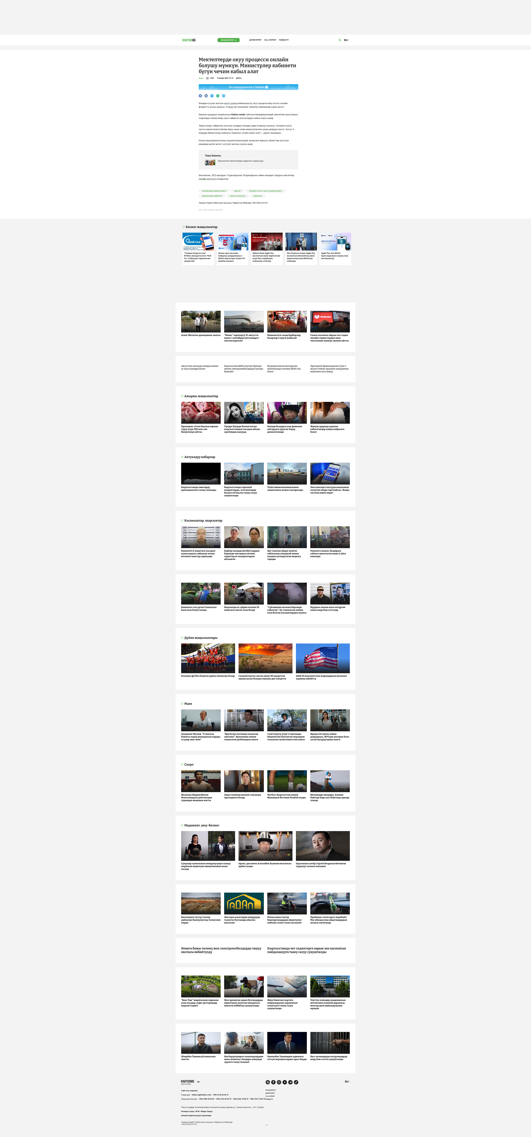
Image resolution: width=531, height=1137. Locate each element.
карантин (258, 196)
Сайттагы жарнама (189, 1091)
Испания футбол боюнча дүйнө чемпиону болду (208, 676)
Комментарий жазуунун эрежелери (196, 1115)
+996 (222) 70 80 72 (240, 1099)
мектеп (237, 191)
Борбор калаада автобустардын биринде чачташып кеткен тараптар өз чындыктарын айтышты (242, 554)
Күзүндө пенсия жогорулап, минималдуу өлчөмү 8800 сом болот (284, 369)
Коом (201, 78)
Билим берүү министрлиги (214, 191)
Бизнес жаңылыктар (201, 227)
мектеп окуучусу (237, 196)
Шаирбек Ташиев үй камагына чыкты (198, 1058)
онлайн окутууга (207, 179)
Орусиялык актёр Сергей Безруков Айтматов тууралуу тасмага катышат (321, 865)
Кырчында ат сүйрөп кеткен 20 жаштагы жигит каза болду (241, 608)
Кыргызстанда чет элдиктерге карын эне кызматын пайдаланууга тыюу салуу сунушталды (306, 950)
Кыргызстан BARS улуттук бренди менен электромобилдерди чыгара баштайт (243, 369)
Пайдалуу (284, 40)
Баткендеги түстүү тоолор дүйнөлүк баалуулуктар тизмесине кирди (201, 920)
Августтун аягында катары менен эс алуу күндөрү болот (199, 367)
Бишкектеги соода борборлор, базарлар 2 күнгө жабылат (284, 336)
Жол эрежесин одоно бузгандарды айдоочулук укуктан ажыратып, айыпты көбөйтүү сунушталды (243, 1003)
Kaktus (239, 78)
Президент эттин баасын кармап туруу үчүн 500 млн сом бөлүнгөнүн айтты (199, 429)
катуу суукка (231, 103)
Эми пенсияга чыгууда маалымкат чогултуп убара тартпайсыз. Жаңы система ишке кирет (329, 490)
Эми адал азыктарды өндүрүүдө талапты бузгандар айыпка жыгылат (242, 920)
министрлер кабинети (212, 196)
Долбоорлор (255, 40)
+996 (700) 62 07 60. (260, 203)
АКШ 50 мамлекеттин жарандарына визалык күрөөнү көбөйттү (321, 677)
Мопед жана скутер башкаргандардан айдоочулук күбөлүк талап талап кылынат (284, 920)
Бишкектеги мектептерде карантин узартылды (241, 161)
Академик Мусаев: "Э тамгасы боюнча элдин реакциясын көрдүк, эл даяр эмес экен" (201, 737)
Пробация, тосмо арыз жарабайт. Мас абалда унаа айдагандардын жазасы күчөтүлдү (328, 920)
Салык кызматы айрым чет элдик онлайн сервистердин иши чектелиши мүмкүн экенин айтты (329, 338)
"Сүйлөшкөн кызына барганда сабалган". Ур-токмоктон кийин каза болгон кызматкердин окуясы (286, 610)
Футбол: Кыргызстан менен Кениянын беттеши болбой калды (286, 796)
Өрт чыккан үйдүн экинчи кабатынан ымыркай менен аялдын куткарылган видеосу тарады (284, 554)
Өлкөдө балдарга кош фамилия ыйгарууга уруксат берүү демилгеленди (284, 429)
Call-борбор (270, 40)
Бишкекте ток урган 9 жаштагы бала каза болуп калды (199, 608)
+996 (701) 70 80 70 (257, 1099)
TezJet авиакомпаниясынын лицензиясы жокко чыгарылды (285, 488)
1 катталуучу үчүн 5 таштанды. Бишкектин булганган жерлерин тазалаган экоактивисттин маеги (286, 737)
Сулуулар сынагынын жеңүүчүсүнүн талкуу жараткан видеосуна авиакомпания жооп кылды (206, 866)
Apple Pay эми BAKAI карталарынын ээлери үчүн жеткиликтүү (334, 256)
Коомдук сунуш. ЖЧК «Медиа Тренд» (197, 1111)
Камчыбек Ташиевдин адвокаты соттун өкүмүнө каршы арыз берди (287, 1058)
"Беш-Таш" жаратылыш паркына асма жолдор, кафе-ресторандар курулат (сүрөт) (199, 1003)
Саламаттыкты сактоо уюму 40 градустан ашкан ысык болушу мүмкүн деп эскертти (262, 677)
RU (346, 1081)
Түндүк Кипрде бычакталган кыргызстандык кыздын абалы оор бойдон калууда (242, 429)
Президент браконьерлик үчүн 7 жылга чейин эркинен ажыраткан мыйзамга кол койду (329, 369)
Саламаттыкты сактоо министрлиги (265, 191)
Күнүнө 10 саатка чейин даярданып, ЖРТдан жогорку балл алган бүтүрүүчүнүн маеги (329, 737)
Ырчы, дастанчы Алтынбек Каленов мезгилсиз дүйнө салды (265, 865)
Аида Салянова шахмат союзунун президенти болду (242, 796)
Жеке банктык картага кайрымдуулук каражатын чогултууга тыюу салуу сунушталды (282, 1004)
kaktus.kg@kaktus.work (201, 1095)
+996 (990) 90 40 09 (206, 1099)
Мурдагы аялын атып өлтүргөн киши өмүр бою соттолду (327, 608)
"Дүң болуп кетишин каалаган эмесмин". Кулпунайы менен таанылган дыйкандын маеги (241, 737)
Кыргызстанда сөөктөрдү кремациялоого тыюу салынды (198, 488)
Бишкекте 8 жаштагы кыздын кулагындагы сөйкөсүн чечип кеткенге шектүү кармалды (198, 553)
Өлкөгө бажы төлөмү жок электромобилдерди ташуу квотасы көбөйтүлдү (221, 950)
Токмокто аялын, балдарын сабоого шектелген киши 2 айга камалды (328, 553)
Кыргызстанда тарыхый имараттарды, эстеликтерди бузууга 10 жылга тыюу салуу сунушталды (240, 491)
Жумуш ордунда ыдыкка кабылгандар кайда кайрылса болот (327, 429)
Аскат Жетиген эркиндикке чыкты (201, 335)
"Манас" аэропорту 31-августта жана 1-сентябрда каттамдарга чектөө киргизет (241, 338)
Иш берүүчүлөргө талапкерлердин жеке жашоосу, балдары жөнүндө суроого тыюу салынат (243, 1059)
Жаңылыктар (227, 40)
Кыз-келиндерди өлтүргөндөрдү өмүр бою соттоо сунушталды (328, 1058)
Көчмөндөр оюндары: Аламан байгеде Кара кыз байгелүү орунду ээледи (329, 797)
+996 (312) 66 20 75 (220, 1095)
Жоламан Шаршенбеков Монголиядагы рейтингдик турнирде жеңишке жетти (196, 797)
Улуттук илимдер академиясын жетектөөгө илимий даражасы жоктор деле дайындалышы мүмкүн (328, 1004)
